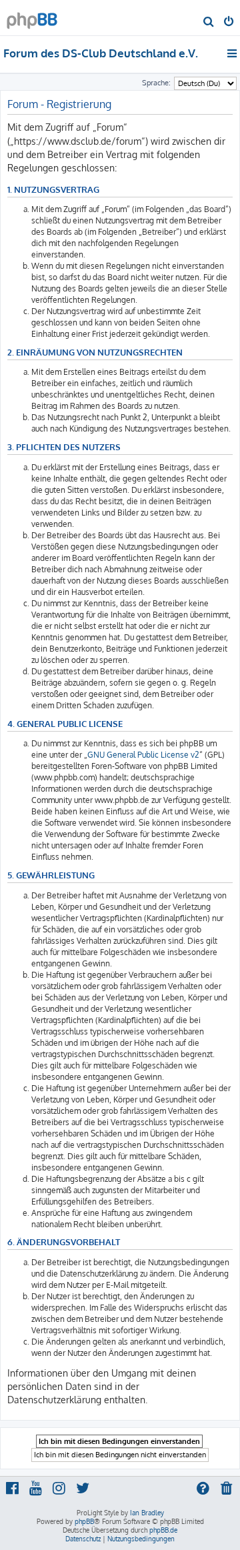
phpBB (84, 1521)
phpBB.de (163, 1530)
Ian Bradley (147, 1513)
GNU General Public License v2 (143, 755)
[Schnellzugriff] (233, 53)
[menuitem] (209, 23)
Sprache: (156, 82)
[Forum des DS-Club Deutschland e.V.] (32, 17)
